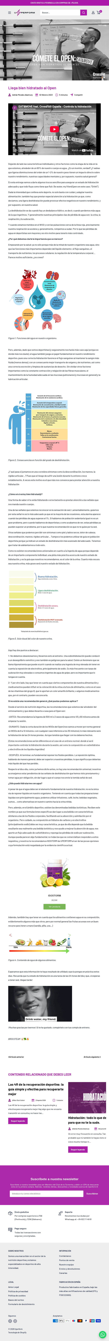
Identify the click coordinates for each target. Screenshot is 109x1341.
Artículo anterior (16, 1057)
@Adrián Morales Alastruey (80, 1129)
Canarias (63, 1273)
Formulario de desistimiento (21, 1304)
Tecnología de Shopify (17, 1332)
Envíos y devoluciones (69, 1268)
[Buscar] (83, 12)
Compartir (78, 95)
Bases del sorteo (16, 1300)
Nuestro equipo (66, 1264)
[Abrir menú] (9, 13)
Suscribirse (92, 1194)
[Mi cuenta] (93, 12)
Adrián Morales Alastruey (22, 95)
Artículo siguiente (92, 1057)
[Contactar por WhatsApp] (102, 1334)
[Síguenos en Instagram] (15, 1321)
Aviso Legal (13, 1287)
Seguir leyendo (18, 1121)
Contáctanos (65, 1256)
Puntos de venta (66, 1260)
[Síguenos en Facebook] (10, 1321)
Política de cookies (17, 1295)
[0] (98, 12)
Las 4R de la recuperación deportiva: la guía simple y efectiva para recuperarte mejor (36, 1089)
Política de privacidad (18, 1291)
